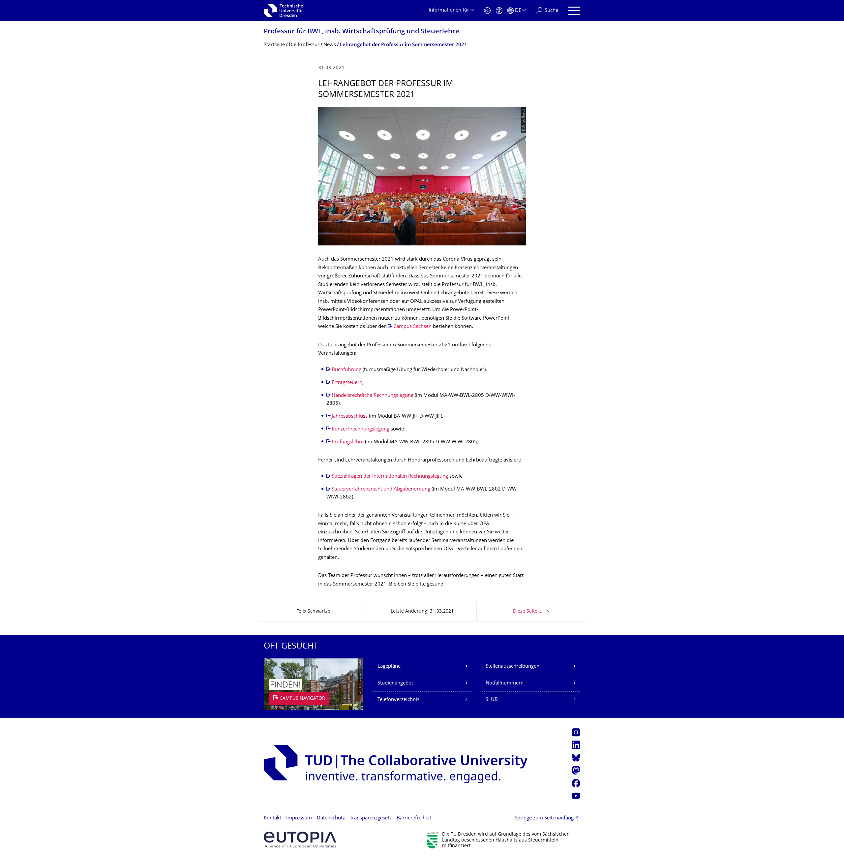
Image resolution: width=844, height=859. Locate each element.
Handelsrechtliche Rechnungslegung (372, 395)
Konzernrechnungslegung (360, 429)
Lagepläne (389, 666)
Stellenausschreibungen (512, 666)
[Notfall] (487, 11)
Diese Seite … (527, 611)
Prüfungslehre (348, 442)
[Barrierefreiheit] (499, 11)
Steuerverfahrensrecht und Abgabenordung (381, 489)
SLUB (492, 699)
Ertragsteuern (347, 382)
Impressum (299, 818)
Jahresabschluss (350, 416)
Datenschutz (331, 818)
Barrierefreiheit (414, 818)
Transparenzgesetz (371, 818)
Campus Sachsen (412, 326)
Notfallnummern (505, 683)
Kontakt (272, 818)
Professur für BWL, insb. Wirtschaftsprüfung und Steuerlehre (361, 32)
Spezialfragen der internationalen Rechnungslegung (390, 476)
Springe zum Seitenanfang (544, 818)
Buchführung (347, 369)
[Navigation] (574, 10)
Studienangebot (395, 683)
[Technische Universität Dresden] (283, 11)
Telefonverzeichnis (398, 699)
